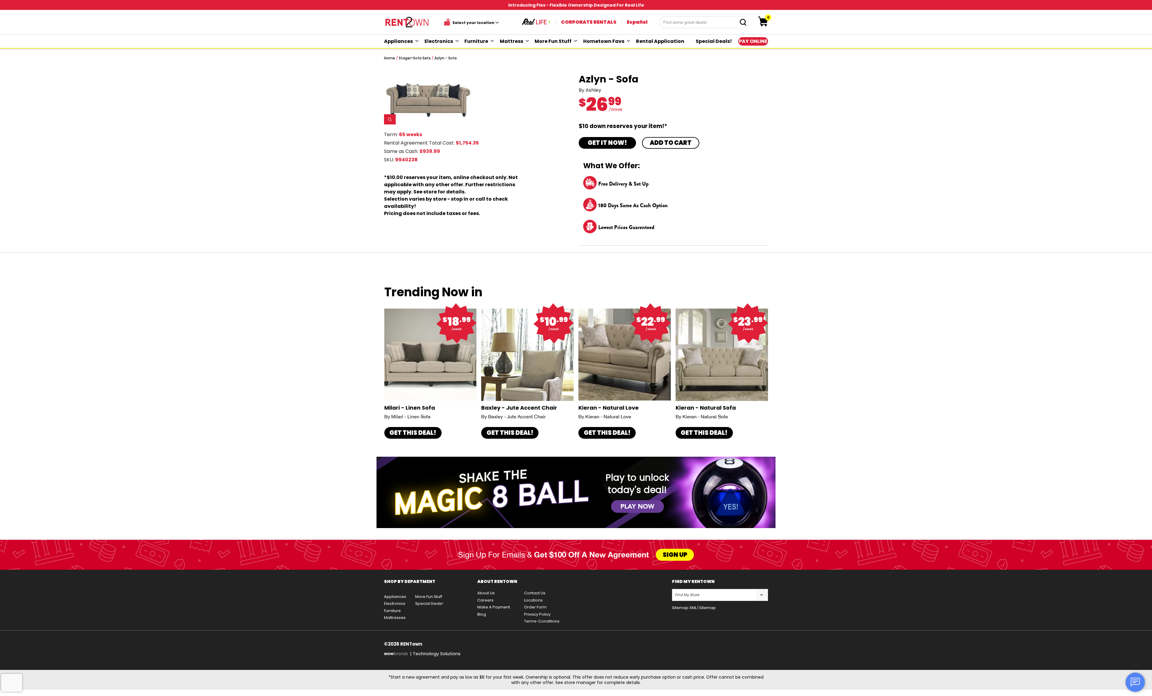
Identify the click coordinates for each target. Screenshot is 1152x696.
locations (533, 600)
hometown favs (603, 41)
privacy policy (537, 614)
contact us (534, 593)
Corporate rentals (588, 22)
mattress (511, 41)
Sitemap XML (684, 608)
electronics (438, 41)
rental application (660, 41)
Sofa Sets (422, 58)
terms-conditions (542, 621)
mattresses (395, 617)
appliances (398, 41)
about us (486, 593)
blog (481, 614)
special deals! (714, 41)
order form (535, 607)
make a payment (493, 607)
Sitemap (707, 608)
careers (485, 600)
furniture (476, 41)
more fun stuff (553, 41)
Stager (405, 58)
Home (389, 58)
